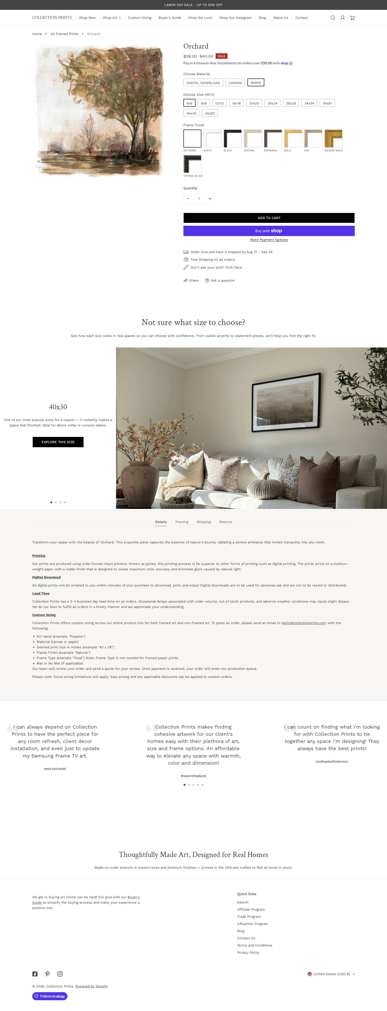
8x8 (204, 103)
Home (37, 34)
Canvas (235, 83)
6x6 (189, 103)
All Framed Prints (64, 34)
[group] (251, 428)
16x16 (236, 103)
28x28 (291, 103)
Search (242, 902)
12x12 (219, 103)
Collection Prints (59, 986)
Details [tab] (161, 522)
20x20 (254, 103)
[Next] (292, 742)
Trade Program (249, 917)
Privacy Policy (248, 952)
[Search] (333, 18)
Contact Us (246, 938)
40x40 (191, 113)
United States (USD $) (332, 974)
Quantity (190, 188)
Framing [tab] (181, 522)
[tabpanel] (193, 613)
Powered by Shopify (91, 986)
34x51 (327, 103)
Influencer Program (252, 924)
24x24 (272, 103)
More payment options (269, 239)
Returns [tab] (225, 522)
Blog (240, 931)
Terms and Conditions (254, 945)
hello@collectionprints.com (304, 623)
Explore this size (58, 442)
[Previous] (94, 742)
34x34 (309, 103)
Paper (256, 83)
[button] (352, 18)
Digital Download (203, 83)
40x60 (210, 113)
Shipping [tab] (204, 522)
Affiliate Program (251, 909)
